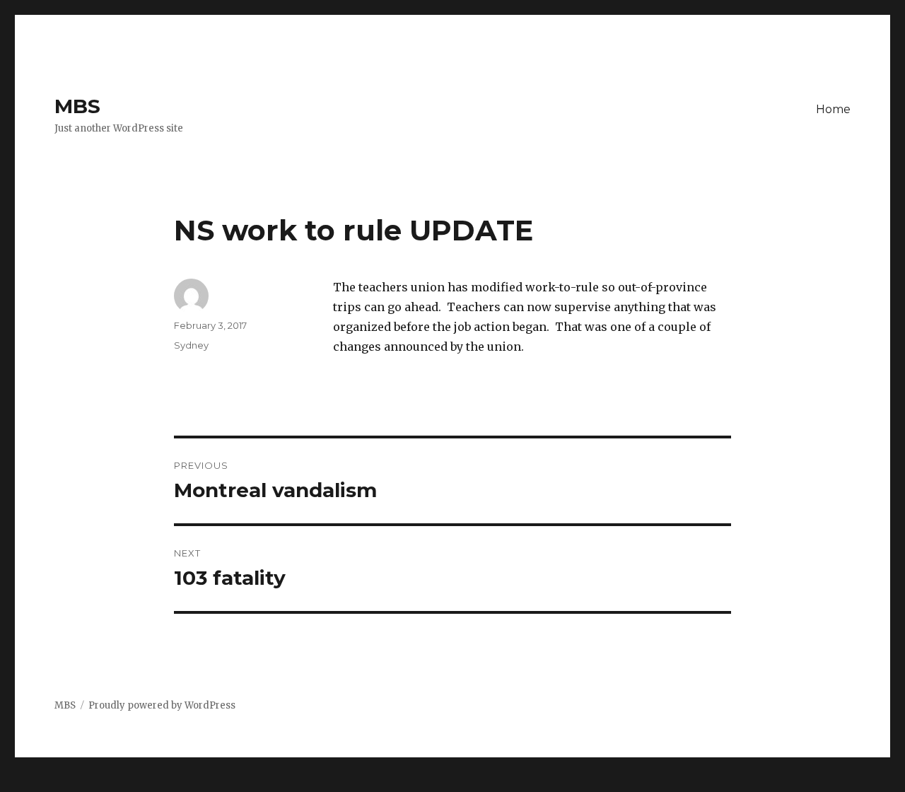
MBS (77, 106)
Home (833, 109)
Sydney (191, 345)
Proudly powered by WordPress (161, 705)
